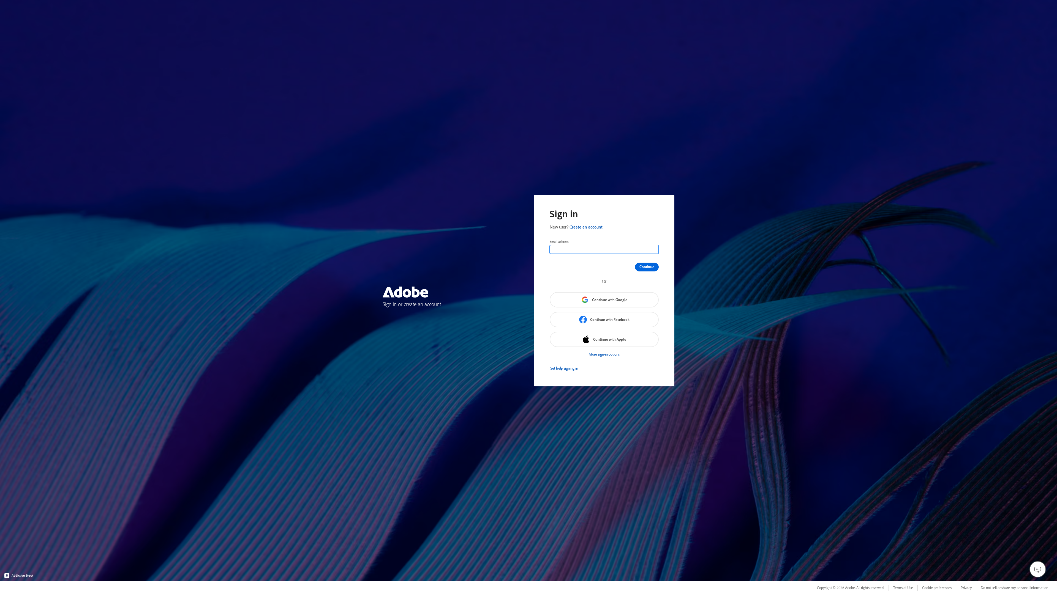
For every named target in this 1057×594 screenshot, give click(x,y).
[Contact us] (1037, 569)
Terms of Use (903, 587)
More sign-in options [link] (604, 354)
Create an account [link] (586, 227)
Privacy (966, 587)
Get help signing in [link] (564, 368)
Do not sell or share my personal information (1014, 587)
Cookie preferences (937, 587)
